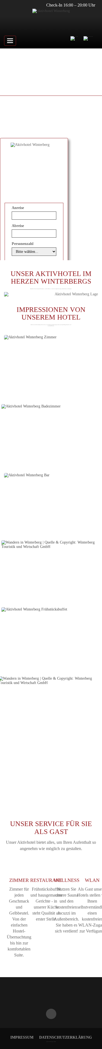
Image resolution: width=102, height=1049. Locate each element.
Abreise (18, 226)
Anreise (18, 208)
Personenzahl (22, 244)
